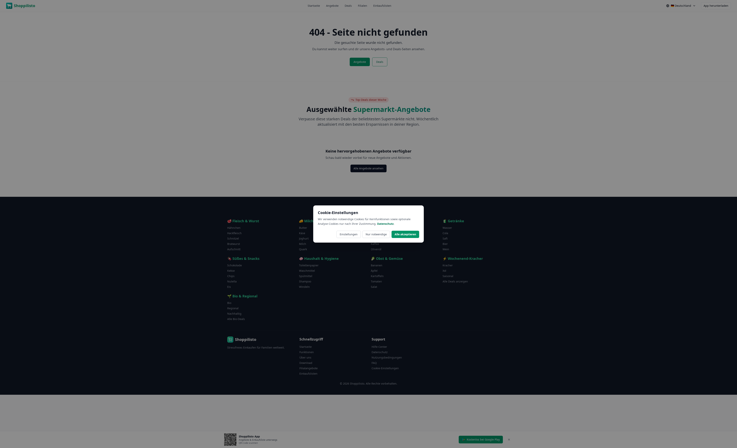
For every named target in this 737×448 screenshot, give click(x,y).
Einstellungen (349, 234)
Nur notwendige (376, 234)
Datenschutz (385, 224)
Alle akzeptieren (405, 234)
